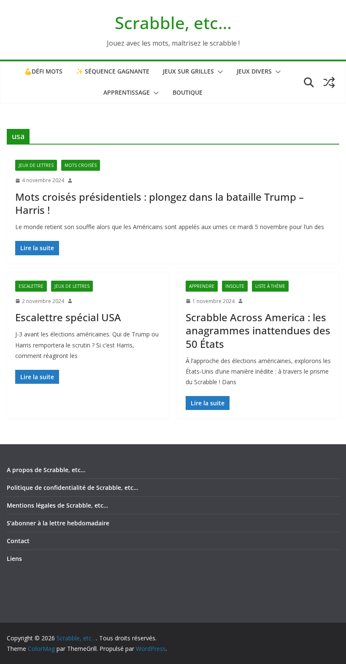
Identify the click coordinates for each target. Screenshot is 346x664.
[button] (218, 72)
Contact (18, 541)
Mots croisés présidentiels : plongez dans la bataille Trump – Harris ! (159, 203)
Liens (14, 559)
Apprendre (201, 286)
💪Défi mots (43, 71)
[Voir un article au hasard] (329, 82)
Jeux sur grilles (188, 71)
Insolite (234, 286)
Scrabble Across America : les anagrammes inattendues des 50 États (258, 330)
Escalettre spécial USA (68, 317)
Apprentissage (126, 92)
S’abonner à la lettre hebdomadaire (58, 523)
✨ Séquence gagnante (112, 71)
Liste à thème (270, 286)
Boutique (188, 92)
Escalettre (31, 286)
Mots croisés (81, 165)
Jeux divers (254, 71)
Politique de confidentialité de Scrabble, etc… (72, 488)
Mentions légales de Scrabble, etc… (57, 505)
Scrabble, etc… (173, 22)
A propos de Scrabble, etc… (46, 470)
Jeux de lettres (36, 165)
